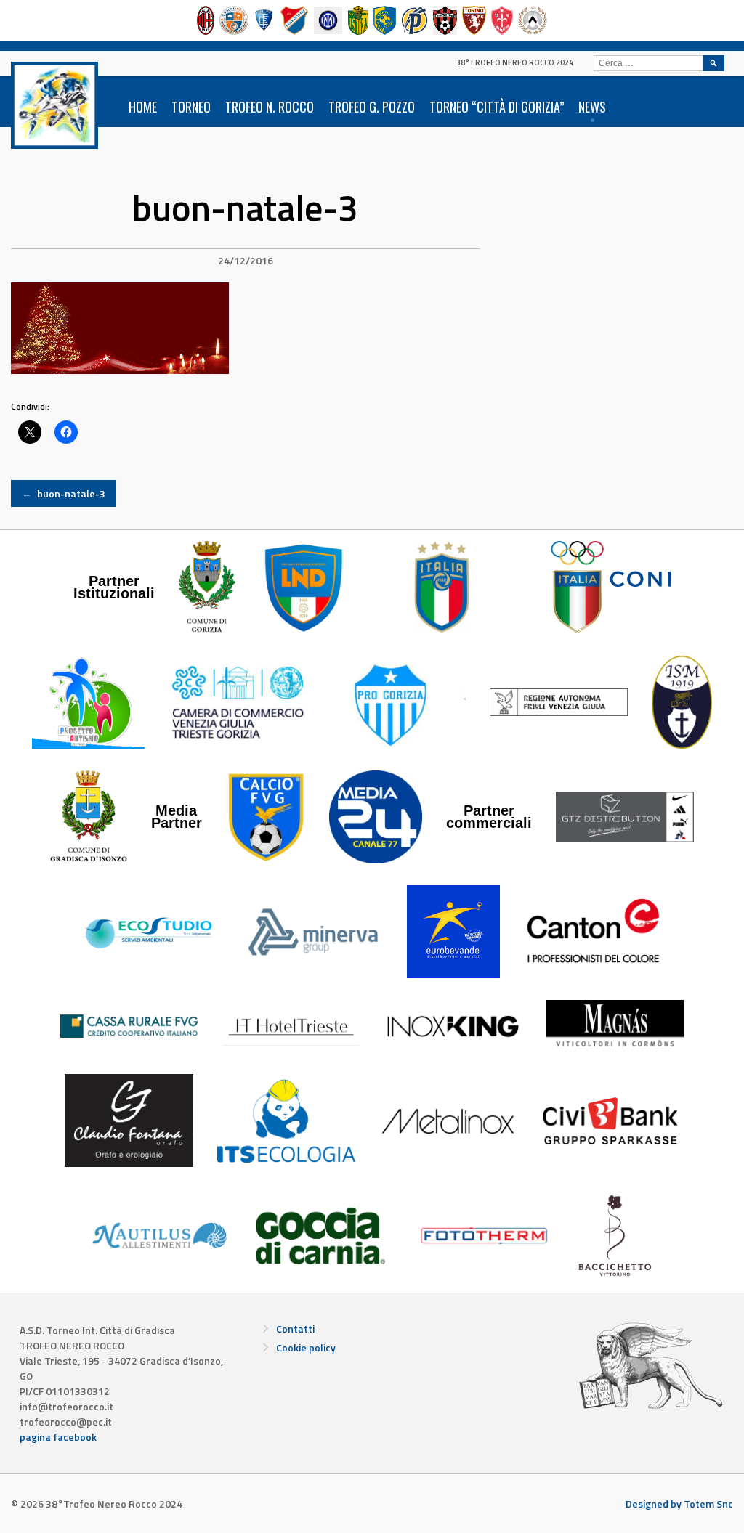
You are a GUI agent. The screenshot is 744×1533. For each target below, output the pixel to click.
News (592, 106)
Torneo (191, 106)
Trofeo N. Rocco (269, 106)
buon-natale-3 (63, 493)
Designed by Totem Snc (679, 1503)
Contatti (295, 1328)
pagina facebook (58, 1436)
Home (143, 106)
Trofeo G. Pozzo (371, 106)
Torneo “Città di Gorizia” (496, 106)
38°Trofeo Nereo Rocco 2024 (514, 62)
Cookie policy (306, 1347)
